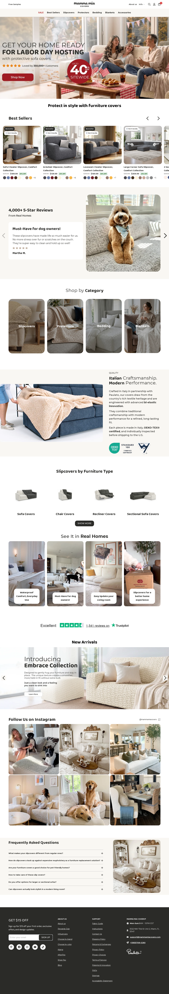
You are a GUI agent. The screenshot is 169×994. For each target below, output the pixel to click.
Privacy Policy (98, 950)
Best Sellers (53, 12)
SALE (41, 12)
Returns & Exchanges (101, 944)
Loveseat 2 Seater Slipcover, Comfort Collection (98, 168)
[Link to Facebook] (19, 947)
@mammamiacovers (148, 719)
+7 (115, 178)
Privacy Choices (99, 955)
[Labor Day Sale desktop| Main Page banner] (84, 58)
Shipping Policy (98, 939)
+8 (34, 178)
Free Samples (15, 4)
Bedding (97, 12)
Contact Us (97, 934)
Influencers (63, 934)
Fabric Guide (97, 923)
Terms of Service (99, 960)
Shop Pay (62, 960)
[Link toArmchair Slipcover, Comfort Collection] (62, 145)
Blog (60, 965)
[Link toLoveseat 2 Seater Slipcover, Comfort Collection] (102, 145)
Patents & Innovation (101, 965)
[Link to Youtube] (35, 947)
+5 (155, 178)
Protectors (83, 12)
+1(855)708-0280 (137, 943)
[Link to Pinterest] (11, 947)
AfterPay (61, 955)
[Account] (154, 4)
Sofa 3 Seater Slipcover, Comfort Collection (20, 168)
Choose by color (65, 944)
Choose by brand (65, 939)
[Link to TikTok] (43, 947)
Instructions (97, 929)
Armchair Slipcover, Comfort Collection (57, 168)
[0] (159, 4)
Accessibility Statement (102, 981)
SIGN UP (45, 937)
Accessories (124, 12)
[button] (147, 118)
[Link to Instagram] (27, 947)
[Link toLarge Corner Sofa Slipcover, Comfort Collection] (143, 145)
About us (133, 4)
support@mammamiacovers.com (145, 937)
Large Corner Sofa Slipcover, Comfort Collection (139, 168)
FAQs (94, 970)
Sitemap (95, 976)
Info (141, 4)
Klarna (60, 950)
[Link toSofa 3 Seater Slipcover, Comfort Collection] (22, 145)
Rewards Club (64, 929)
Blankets (110, 12)
